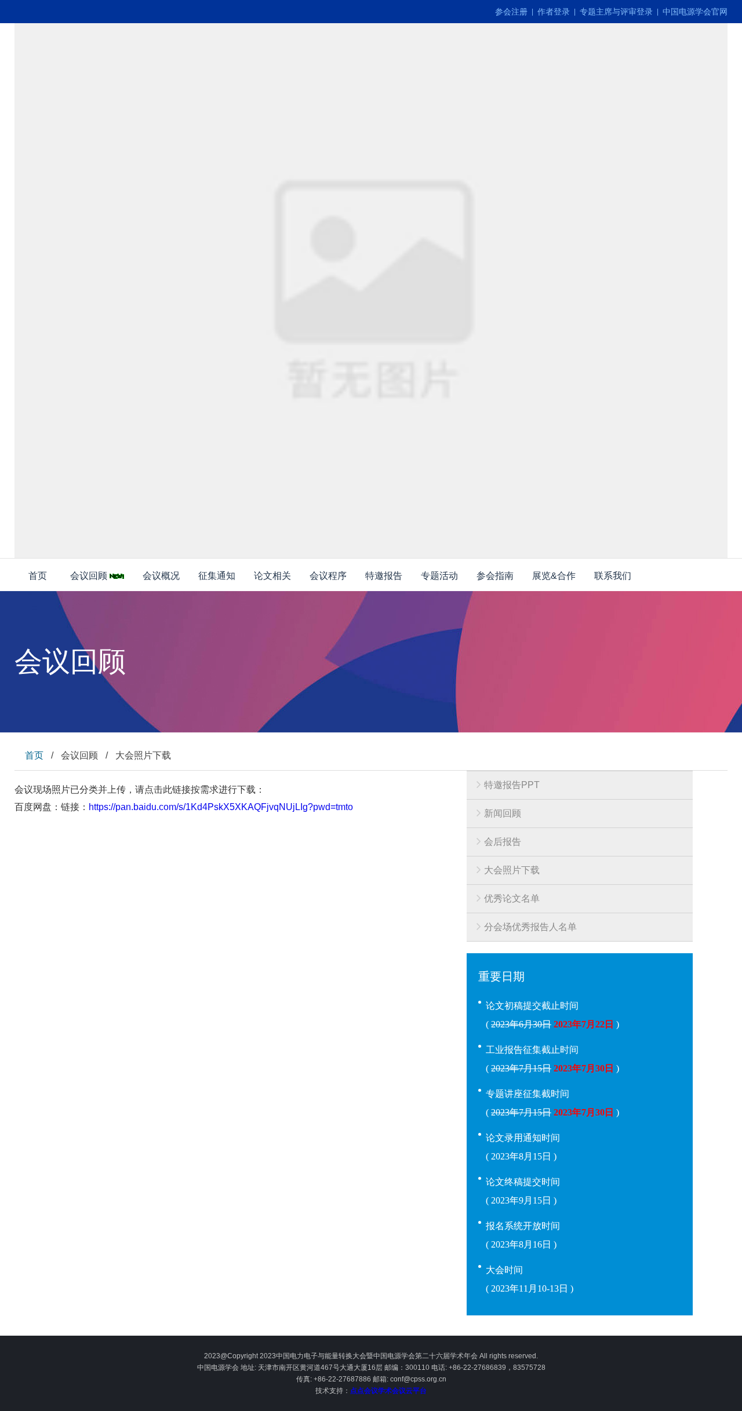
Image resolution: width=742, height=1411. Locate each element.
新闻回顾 (502, 813)
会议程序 (328, 576)
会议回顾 (90, 576)
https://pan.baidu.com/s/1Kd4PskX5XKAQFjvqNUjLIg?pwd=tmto (221, 807)
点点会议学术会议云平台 (388, 1391)
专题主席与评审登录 (616, 11)
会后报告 (502, 842)
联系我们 (612, 576)
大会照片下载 (512, 870)
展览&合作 (554, 576)
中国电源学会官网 (695, 11)
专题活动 (439, 576)
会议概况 (161, 576)
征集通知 (216, 576)
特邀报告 (383, 576)
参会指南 (495, 576)
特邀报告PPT (512, 785)
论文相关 (272, 576)
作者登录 (553, 11)
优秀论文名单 (512, 898)
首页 (37, 576)
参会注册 (511, 11)
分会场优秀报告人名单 (530, 927)
